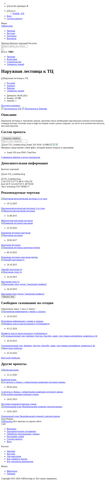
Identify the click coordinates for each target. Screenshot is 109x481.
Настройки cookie (15, 436)
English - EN (18, 13)
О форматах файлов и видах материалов (20, 157)
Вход (9, 16)
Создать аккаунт (15, 18)
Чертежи (11, 31)
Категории (12, 59)
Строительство (14, 62)
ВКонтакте (12, 471)
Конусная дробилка (10, 358)
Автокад (11, 85)
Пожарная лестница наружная (15, 233)
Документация (14, 456)
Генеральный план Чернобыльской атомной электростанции (30, 416)
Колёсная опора (8, 379)
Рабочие (11, 88)
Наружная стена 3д (10, 281)
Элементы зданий (15, 64)
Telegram (11, 473)
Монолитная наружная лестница (17, 220)
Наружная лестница (10, 245)
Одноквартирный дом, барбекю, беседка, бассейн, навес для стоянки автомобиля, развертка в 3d (48, 345)
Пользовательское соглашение (21, 431)
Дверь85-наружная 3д (11, 269)
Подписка (11, 36)
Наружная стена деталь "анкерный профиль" (23, 294)
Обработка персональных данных (23, 434)
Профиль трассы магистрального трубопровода (24, 333)
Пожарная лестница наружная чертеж (19, 257)
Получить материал (10, 105)
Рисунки (11, 33)
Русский (11, 83)
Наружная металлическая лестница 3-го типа (23, 208)
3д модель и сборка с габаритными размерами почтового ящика (32, 392)
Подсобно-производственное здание (18, 404)
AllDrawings (7, 26)
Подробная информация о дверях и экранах (22, 321)
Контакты (11, 38)
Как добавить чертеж (17, 459)
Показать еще (8, 297)
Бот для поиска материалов (20, 461)
